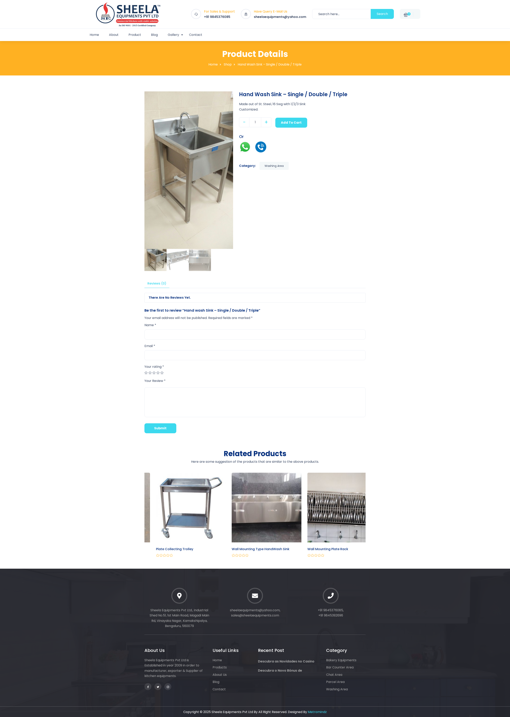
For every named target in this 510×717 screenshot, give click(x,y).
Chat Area (334, 674)
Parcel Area (335, 682)
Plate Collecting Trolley (238, 549)
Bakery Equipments (341, 660)
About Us (220, 674)
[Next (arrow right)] (494, 359)
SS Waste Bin (154, 549)
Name (150, 325)
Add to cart (291, 122)
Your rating (154, 366)
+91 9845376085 (217, 17)
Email (149, 346)
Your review (155, 381)
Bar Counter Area (340, 667)
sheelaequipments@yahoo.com (280, 17)
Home (94, 34)
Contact (195, 34)
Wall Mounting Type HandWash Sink (325, 549)
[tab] (156, 283)
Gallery (173, 34)
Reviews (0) (156, 283)
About (114, 34)
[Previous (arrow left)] (16, 359)
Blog (154, 34)
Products (220, 667)
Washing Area (274, 166)
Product (134, 34)
